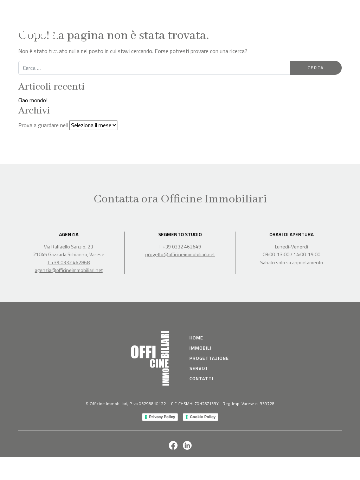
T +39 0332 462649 (180, 246)
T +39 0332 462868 (68, 262)
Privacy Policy (162, 416)
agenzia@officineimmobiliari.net (69, 270)
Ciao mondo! (32, 100)
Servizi (305, 10)
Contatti (330, 10)
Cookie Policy (203, 416)
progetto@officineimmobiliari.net (180, 254)
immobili (200, 347)
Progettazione (274, 10)
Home (216, 10)
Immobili (240, 10)
